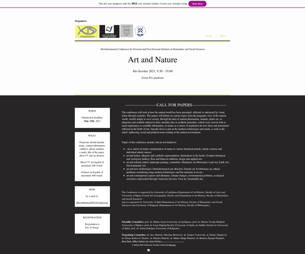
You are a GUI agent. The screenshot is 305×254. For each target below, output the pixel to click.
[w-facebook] (148, 250)
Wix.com (172, 245)
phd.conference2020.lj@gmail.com (92, 202)
